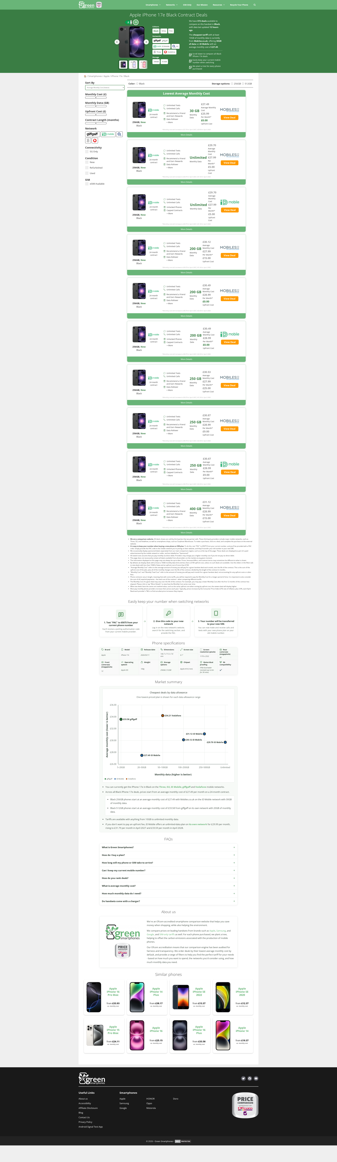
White (164, 31)
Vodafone (200, 786)
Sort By (89, 82)
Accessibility (85, 1103)
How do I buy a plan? (113, 855)
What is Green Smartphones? (118, 847)
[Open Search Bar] (254, 5)
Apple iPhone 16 (156, 1029)
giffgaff (186, 786)
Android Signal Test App (91, 1126)
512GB (164, 61)
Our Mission (202, 5)
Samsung (221, 930)
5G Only (94, 151)
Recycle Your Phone (239, 5)
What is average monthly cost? (119, 885)
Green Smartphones (164, 1141)
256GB (156, 61)
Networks (170, 5)
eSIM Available (97, 183)
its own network (198, 824)
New (92, 162)
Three (162, 786)
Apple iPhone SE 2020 (242, 992)
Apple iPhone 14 (242, 1029)
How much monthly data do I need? (121, 893)
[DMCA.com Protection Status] (183, 1142)
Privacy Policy (85, 1121)
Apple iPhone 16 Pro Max (113, 992)
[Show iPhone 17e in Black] (123, 64)
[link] (186, 114)
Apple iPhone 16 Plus (199, 1030)
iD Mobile (176, 786)
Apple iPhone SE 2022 (199, 992)
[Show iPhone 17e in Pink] (143, 64)
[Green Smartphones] (87, 5)
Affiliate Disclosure (88, 1108)
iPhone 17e (116, 76)
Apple (106, 76)
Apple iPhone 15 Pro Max (113, 1030)
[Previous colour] (117, 41)
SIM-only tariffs (167, 934)
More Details (186, 134)
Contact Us (84, 1117)
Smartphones (152, 5)
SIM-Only (187, 5)
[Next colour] (146, 41)
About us (83, 1098)
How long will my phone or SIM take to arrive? (127, 862)
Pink (171, 31)
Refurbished (96, 167)
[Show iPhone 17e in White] (133, 64)
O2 (168, 786)
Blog (81, 1112)
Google (150, 934)
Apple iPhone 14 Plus (156, 992)
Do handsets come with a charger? (121, 901)
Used (92, 173)
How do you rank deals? (115, 878)
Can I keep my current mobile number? (123, 870)
